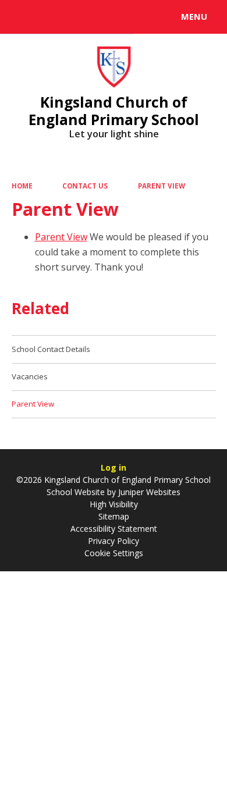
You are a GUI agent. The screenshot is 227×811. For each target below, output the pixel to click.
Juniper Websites (148, 491)
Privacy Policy (113, 540)
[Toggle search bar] (22, 17)
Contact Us (85, 186)
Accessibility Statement (113, 528)
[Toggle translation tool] (51, 17)
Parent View (161, 186)
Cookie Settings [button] (113, 553)
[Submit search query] (142, 15)
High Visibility (114, 504)
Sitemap (113, 516)
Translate (97, 18)
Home (22, 186)
